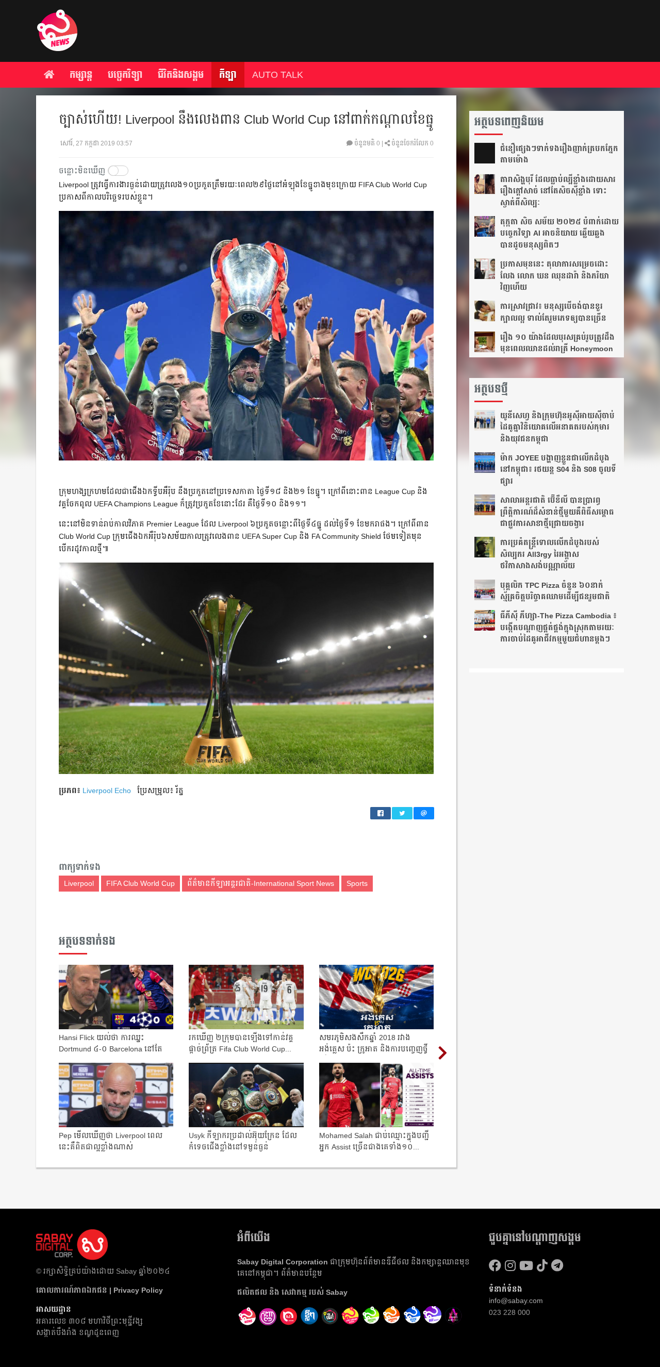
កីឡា (228, 75)
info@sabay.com (516, 1300)
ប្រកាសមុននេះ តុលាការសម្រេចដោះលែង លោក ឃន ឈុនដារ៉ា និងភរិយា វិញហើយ (554, 275)
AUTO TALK (277, 75)
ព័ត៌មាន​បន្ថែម (301, 1273)
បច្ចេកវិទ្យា (125, 75)
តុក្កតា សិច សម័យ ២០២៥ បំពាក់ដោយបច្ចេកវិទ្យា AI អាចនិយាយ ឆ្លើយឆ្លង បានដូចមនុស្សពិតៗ (559, 233)
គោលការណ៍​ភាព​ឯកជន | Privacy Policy (99, 1290)
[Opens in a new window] (268, 1316)
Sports (357, 883)
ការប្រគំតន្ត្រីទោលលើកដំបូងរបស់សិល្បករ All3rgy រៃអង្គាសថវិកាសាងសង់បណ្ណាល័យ (549, 554)
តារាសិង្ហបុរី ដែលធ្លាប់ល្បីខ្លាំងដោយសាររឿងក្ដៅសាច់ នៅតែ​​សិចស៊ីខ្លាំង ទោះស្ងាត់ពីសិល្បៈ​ (558, 191)
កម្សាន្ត (81, 75)
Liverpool (79, 883)
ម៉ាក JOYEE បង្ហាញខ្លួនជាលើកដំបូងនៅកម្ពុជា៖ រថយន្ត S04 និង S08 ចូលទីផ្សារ (558, 469)
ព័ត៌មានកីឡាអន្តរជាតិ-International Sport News (260, 883)
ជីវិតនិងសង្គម (181, 75)
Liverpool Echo (106, 790)
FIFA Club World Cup (140, 883)
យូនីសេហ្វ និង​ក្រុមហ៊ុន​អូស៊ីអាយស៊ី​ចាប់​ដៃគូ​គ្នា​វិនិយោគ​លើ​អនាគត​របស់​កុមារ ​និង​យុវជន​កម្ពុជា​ (557, 427)
